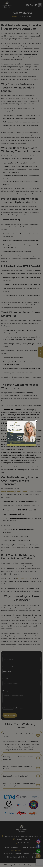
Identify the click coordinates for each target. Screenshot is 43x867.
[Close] (36, 421)
